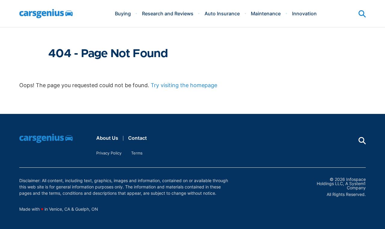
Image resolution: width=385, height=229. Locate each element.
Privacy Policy (109, 153)
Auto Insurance (222, 13)
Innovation (304, 13)
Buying (123, 13)
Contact (137, 138)
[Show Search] (362, 13)
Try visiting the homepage (184, 85)
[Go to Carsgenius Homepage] (46, 13)
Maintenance (266, 13)
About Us (107, 138)
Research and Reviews (167, 13)
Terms (137, 153)
